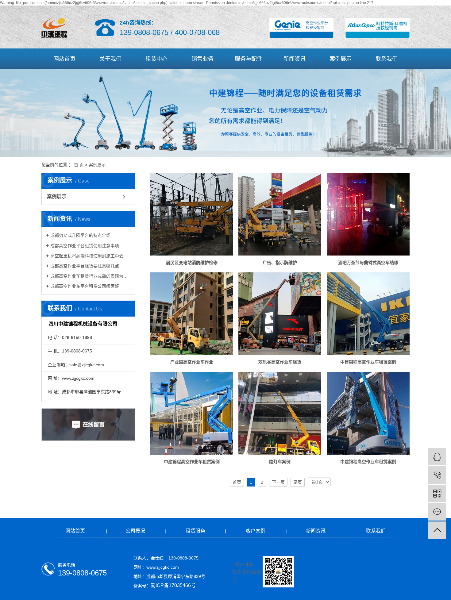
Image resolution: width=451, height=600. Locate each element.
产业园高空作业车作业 (191, 362)
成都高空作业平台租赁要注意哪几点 (84, 265)
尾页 (297, 482)
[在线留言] (437, 512)
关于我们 (110, 59)
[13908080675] (437, 475)
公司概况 (135, 530)
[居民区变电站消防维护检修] (191, 214)
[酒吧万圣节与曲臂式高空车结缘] (368, 214)
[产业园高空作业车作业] (191, 313)
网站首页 (64, 59)
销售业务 (202, 59)
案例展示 (341, 59)
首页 (237, 482)
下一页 (278, 482)
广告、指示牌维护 (280, 262)
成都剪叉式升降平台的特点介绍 (80, 235)
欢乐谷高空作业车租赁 (279, 362)
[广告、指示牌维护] (279, 214)
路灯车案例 (280, 461)
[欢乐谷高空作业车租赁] (279, 313)
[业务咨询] (437, 456)
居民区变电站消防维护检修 (192, 262)
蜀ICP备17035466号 (173, 585)
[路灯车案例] (279, 413)
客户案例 (255, 530)
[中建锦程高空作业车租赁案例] (368, 313)
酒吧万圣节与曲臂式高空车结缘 (368, 262)
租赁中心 (156, 59)
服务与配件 (248, 59)
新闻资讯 (294, 59)
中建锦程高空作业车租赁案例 (368, 362)
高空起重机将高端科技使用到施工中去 (86, 255)
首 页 (79, 164)
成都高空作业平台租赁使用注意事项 (84, 245)
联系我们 (387, 59)
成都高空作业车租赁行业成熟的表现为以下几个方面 (90, 276)
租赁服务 (195, 530)
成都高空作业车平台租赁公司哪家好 (84, 286)
